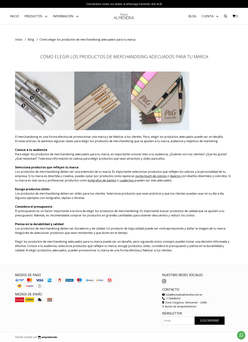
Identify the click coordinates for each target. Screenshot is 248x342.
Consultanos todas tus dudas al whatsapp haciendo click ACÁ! (124, 4)
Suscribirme (209, 321)
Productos (34, 16)
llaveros (175, 176)
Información (63, 16)
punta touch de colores (151, 176)
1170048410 (172, 298)
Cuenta (208, 16)
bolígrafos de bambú (102, 180)
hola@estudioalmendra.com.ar (183, 294)
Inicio (14, 16)
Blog (192, 16)
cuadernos (127, 180)
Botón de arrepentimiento (180, 306)
